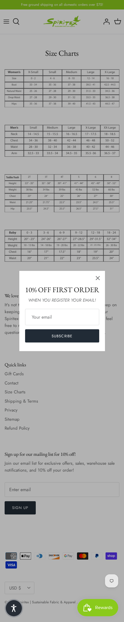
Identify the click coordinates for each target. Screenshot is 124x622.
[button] (14, 608)
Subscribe (62, 336)
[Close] (97, 278)
